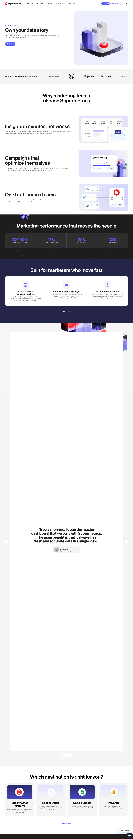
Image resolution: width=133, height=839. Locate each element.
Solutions (40, 3)
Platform (29, 3)
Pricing (50, 3)
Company (71, 3)
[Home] (13, 3)
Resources (59, 3)
